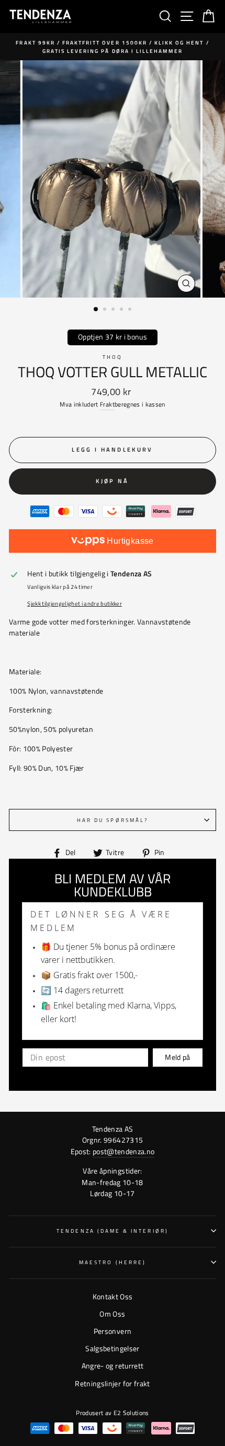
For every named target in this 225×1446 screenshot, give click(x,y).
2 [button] (105, 310)
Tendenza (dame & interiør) (112, 1230)
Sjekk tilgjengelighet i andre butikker (74, 603)
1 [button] (96, 309)
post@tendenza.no (123, 1151)
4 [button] (122, 310)
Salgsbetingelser (112, 1348)
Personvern (112, 1331)
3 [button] (114, 310)
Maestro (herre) (112, 1262)
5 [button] (130, 310)
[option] (112, 47)
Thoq (112, 357)
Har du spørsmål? (112, 820)
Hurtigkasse (129, 540)
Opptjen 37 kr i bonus (112, 337)
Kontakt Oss (113, 1296)
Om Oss (112, 1314)
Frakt (107, 404)
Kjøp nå (112, 481)
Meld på (177, 1056)
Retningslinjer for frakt (112, 1383)
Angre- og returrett (112, 1366)
